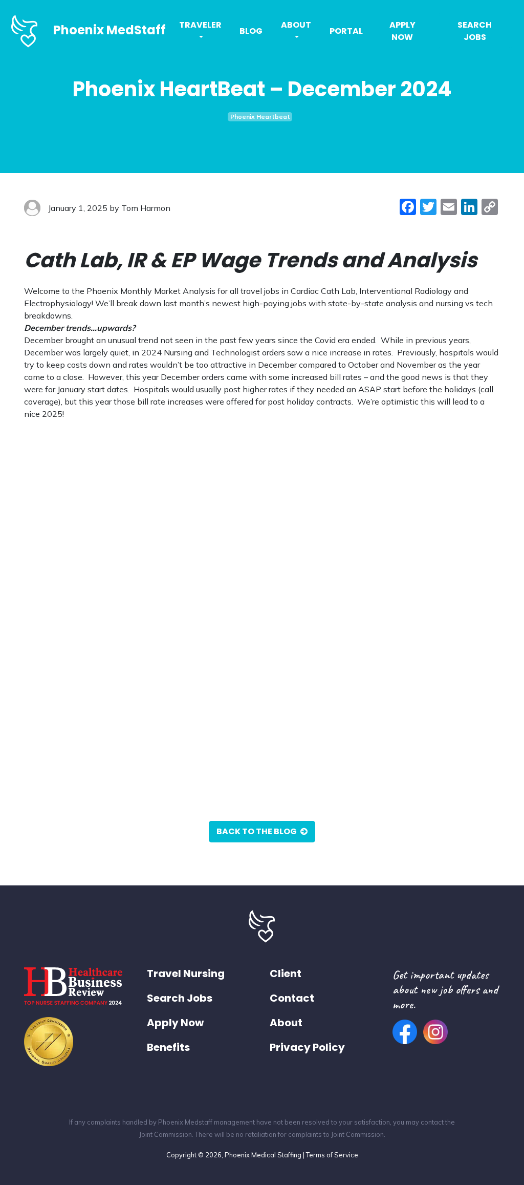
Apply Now (402, 31)
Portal (346, 31)
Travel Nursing (186, 973)
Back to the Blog (257, 831)
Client (285, 973)
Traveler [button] (200, 25)
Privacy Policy (307, 1047)
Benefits (168, 1047)
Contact (292, 998)
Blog (251, 31)
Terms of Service (332, 1155)
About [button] (296, 25)
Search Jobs (474, 31)
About (286, 1023)
